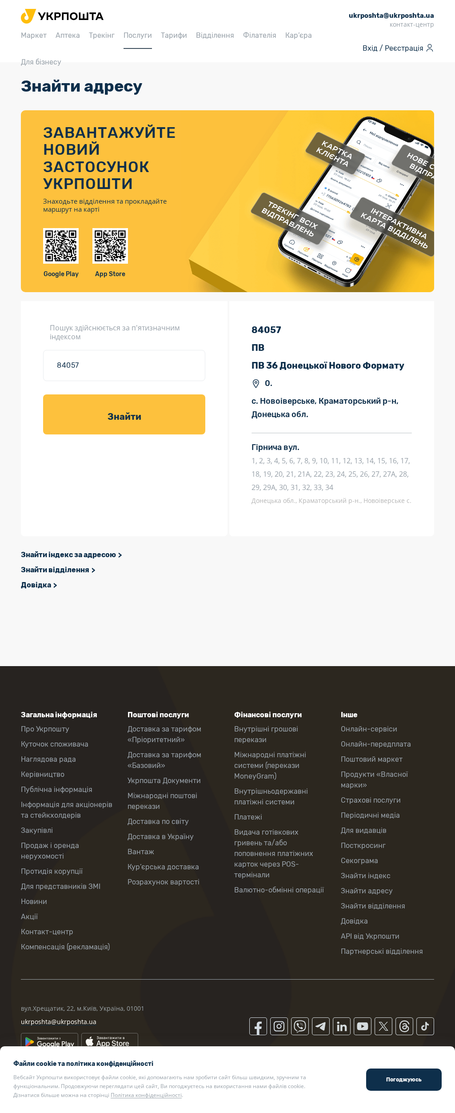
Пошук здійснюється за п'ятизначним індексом (115, 332)
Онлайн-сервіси (369, 729)
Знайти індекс (366, 876)
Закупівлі (37, 830)
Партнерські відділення (382, 951)
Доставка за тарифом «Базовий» (164, 760)
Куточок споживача (54, 744)
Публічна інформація (56, 789)
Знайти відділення (55, 570)
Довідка (36, 585)
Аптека (68, 35)
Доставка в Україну (161, 836)
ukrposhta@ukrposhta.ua (58, 1021)
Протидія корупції (52, 871)
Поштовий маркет (372, 759)
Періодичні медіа (370, 815)
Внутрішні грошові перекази (266, 734)
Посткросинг (363, 845)
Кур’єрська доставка (163, 867)
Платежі (248, 817)
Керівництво (42, 774)
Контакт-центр (47, 932)
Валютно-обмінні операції (279, 890)
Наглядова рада (48, 759)
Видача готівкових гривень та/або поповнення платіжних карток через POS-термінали (273, 853)
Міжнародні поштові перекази (162, 801)
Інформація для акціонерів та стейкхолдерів (66, 810)
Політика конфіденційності (146, 1095)
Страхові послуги (371, 800)
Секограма (359, 860)
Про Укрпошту (45, 729)
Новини (34, 901)
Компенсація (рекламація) (65, 947)
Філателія (259, 35)
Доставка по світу (158, 821)
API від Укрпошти (370, 936)
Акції (29, 916)
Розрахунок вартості (164, 882)
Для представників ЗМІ (60, 886)
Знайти (124, 416)
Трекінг (102, 35)
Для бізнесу (41, 62)
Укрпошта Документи (164, 780)
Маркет (34, 35)
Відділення (215, 35)
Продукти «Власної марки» (374, 779)
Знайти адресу (367, 891)
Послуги (138, 35)
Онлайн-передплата (376, 744)
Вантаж (141, 852)
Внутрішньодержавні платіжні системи (271, 796)
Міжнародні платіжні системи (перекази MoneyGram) (270, 765)
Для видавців (364, 830)
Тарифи (174, 35)
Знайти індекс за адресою (68, 554)
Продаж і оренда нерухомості (50, 850)
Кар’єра (298, 35)
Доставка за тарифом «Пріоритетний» (164, 734)
